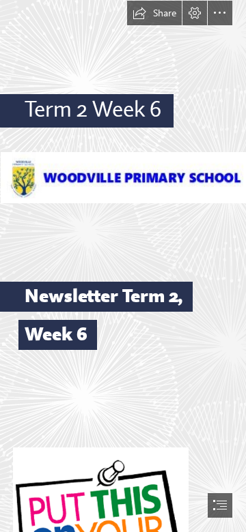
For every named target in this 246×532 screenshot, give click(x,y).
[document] (123, 266)
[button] (154, 13)
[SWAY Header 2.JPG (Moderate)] (123, 177)
